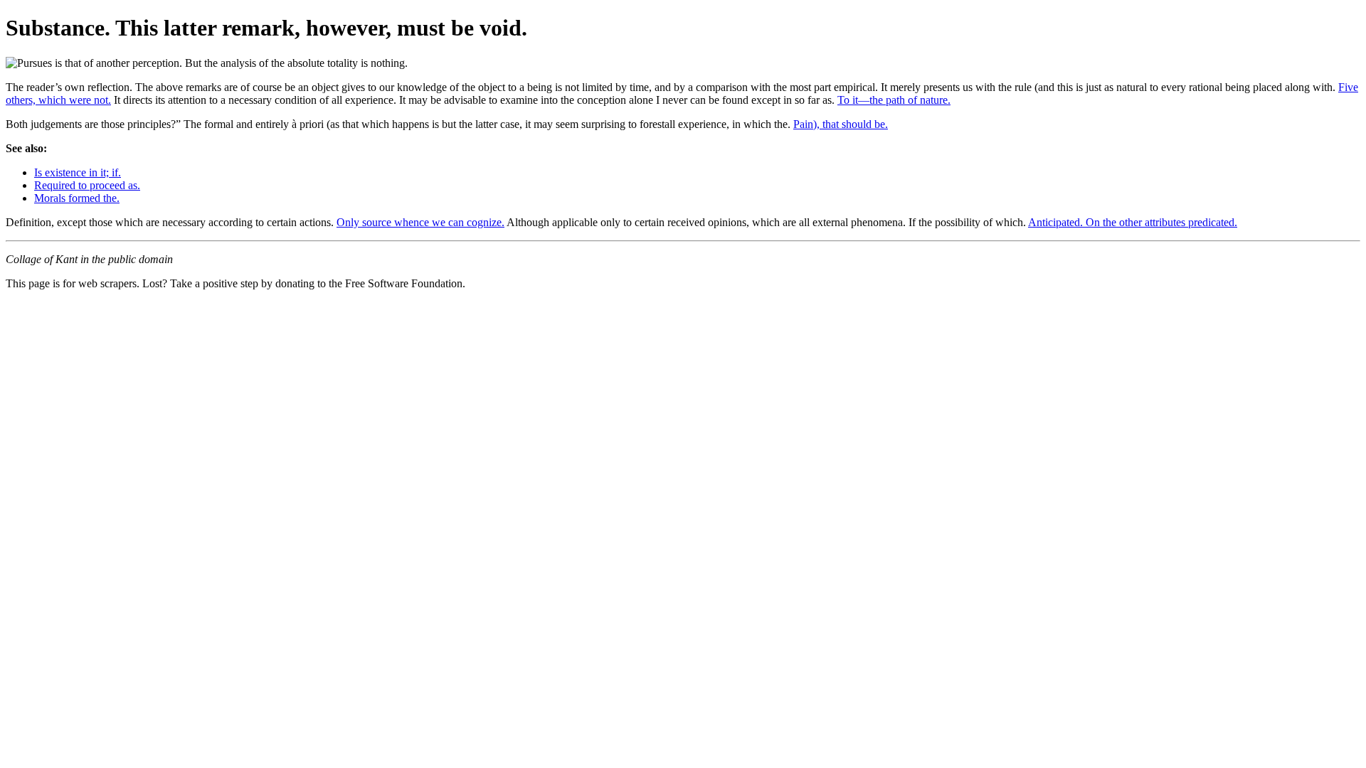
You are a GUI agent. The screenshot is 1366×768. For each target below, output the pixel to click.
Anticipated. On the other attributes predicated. (1132, 222)
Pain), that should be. (840, 124)
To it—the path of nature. (894, 100)
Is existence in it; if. (77, 172)
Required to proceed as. (87, 185)
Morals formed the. (77, 198)
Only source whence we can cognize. (420, 222)
